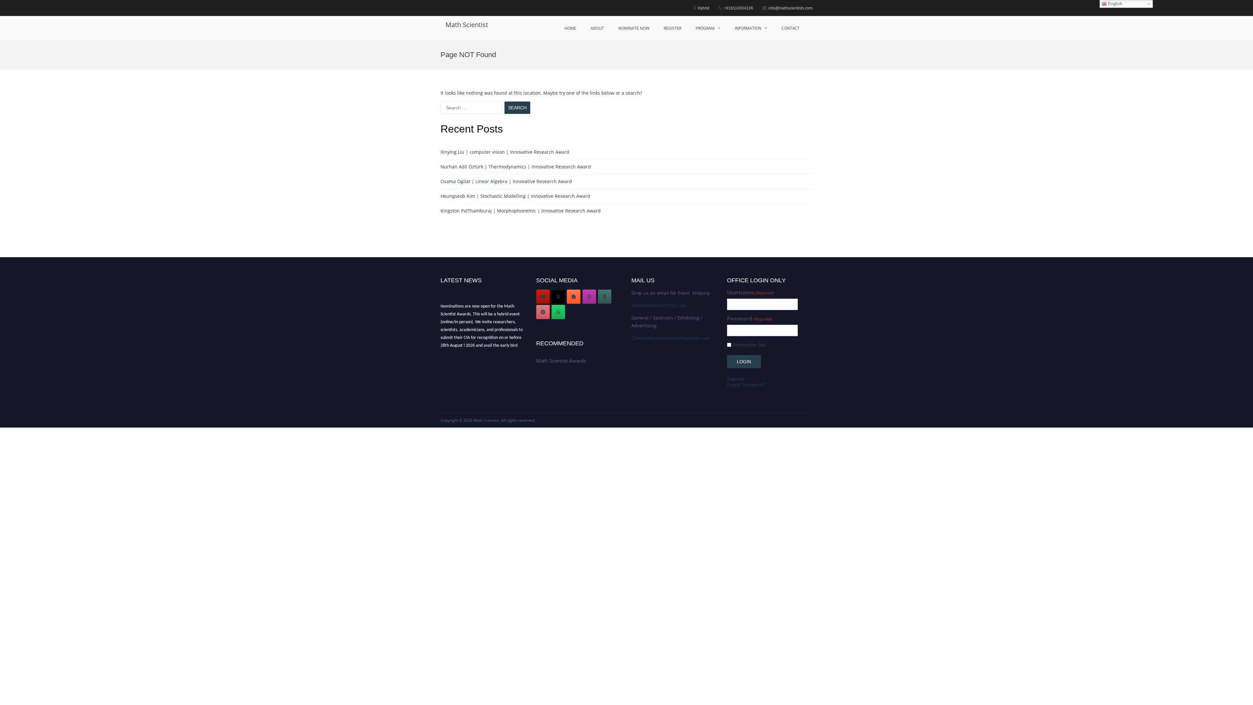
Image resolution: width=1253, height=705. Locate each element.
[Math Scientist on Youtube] (543, 297)
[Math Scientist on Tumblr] (604, 297)
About (597, 28)
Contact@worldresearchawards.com (670, 338)
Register (672, 28)
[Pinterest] (543, 312)
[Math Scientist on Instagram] (589, 297)
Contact (790, 28)
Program (705, 28)
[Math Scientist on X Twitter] (558, 297)
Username (750, 292)
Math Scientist (466, 24)
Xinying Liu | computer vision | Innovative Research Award (505, 152)
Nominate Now (633, 28)
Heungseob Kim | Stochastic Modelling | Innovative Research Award (515, 196)
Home (570, 28)
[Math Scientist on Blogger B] (573, 297)
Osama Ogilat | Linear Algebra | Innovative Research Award (506, 181)
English (1114, 3)
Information (748, 28)
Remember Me (749, 345)
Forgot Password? (746, 385)
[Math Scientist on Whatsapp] (558, 312)
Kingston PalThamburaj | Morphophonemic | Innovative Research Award (521, 211)
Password (749, 318)
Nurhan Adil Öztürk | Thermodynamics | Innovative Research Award (516, 167)
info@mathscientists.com (659, 305)
